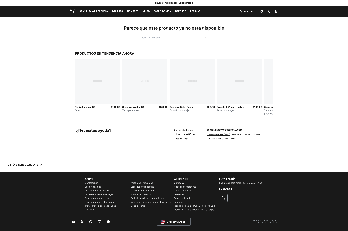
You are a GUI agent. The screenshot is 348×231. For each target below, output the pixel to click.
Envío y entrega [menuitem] (93, 186)
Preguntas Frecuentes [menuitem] (141, 183)
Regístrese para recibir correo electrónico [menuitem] (240, 183)
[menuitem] (93, 11)
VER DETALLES (186, 3)
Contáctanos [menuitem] (91, 183)
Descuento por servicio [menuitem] (97, 198)
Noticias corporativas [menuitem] (185, 186)
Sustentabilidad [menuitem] (182, 198)
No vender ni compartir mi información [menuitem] (150, 202)
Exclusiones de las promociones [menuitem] (147, 198)
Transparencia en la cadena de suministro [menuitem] (100, 207)
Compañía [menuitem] (179, 183)
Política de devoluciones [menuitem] (97, 190)
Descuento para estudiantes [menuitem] (99, 202)
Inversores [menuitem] (179, 194)
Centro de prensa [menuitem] (183, 190)
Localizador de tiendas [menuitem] (142, 186)
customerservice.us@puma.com (224, 130)
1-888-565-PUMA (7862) (218, 134)
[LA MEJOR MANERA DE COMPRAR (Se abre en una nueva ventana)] (223, 198)
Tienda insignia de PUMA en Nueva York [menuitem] (194, 205)
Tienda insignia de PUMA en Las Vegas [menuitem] (194, 209)
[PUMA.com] (72, 11)
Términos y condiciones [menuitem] (142, 190)
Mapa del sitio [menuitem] (137, 205)
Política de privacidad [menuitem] (141, 194)
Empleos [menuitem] (178, 202)
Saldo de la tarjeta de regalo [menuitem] (99, 194)
